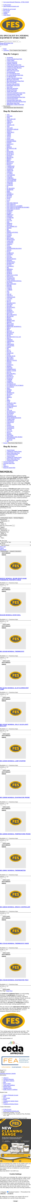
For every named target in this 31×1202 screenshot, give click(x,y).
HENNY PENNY (11, 259)
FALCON (9, 220)
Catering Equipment (12, 62)
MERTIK (9, 322)
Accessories (10, 57)
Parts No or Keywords (6, 525)
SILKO (9, 395)
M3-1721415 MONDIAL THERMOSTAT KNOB (14, 943)
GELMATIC (10, 242)
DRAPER (9, 195)
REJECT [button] (8, 1171)
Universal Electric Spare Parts (14, 94)
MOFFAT (9, 331)
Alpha (8, 117)
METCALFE (10, 323)
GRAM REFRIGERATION (14, 248)
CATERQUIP (10, 167)
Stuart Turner (10, 404)
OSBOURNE (10, 344)
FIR (8, 229)
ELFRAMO (10, 210)
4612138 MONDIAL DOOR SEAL (10, 615)
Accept (15, 1201)
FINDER (9, 228)
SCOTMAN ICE (11, 384)
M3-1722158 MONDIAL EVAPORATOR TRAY (14, 980)
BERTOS (9, 147)
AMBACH (10, 122)
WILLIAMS (10, 435)
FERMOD (9, 223)
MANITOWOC (11, 307)
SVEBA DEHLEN (12, 406)
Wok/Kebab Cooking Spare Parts (15, 104)
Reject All (3, 1193)
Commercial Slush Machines (14, 67)
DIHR (8, 191)
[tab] (6, 518)
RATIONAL (10, 364)
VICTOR (9, 429)
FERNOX (9, 225)
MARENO (9, 310)
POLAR (9, 351)
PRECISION (10, 359)
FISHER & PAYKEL (12, 232)
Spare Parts (9, 87)
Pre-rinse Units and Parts (13, 84)
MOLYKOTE (10, 332)
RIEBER (9, 366)
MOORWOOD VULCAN (14, 337)
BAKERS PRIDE (11, 141)
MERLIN (9, 319)
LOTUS (9, 300)
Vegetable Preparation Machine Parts (16, 101)
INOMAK (9, 273)
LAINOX (9, 288)
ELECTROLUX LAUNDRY (14, 206)
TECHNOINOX (11, 412)
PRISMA (9, 362)
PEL (8, 348)
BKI (8, 150)
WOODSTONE (11, 438)
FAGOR (9, 219)
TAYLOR (9, 410)
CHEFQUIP (10, 170)
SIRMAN (9, 397)
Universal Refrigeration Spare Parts (16, 97)
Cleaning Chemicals (12, 63)
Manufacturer (3, 519)
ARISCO (9, 130)
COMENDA (10, 178)
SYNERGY (10, 407)
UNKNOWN (10, 422)
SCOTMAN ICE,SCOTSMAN (15, 385)
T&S (8, 409)
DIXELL (9, 192)
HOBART (9, 260)
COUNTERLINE (11, 181)
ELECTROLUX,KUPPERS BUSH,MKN (18, 207)
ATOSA (9, 136)
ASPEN (9, 135)
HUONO (9, 264)
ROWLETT (10, 378)
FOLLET (9, 233)
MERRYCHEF (11, 320)
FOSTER (9, 235)
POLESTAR (10, 353)
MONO (9, 335)
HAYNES (9, 257)
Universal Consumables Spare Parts (16, 92)
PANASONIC (10, 345)
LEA (8, 291)
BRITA (9, 160)
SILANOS (9, 394)
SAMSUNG (10, 382)
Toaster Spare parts (12, 91)
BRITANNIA (10, 161)
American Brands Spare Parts (14, 59)
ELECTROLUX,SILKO (13, 208)
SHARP (9, 391)
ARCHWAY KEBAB (12, 129)
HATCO (9, 256)
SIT (8, 398)
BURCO (9, 164)
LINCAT (9, 294)
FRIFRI (9, 236)
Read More (10, 1169)
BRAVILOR (10, 157)
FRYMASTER (11, 239)
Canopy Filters (10, 60)
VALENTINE (10, 426)
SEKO (8, 388)
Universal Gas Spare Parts (13, 95)
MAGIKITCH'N (11, 303)
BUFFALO (10, 163)
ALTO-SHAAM (11, 119)
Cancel (2, 548)
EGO (8, 201)
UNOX (9, 423)
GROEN (9, 250)
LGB (8, 292)
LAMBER (9, 289)
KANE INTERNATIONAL (14, 281)
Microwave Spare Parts (13, 79)
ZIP (8, 441)
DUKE (8, 198)
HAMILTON (10, 253)
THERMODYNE (11, 416)
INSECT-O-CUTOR (12, 275)
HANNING (10, 254)
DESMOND (10, 189)
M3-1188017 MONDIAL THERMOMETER (13, 870)
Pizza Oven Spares (11, 82)
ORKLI (9, 342)
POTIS (8, 354)
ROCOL (9, 372)
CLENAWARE (11, 175)
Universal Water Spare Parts (14, 100)
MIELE (9, 328)
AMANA (9, 120)
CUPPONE (10, 183)
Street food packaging (12, 88)
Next (11, 991)
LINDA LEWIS (11, 297)
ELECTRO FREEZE (12, 203)
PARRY (9, 347)
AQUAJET (10, 128)
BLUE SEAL (10, 154)
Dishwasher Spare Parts (13, 70)
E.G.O (8, 200)
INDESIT (9, 270)
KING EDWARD (11, 284)
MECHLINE (10, 316)
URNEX (9, 425)
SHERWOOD (10, 392)
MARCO (9, 309)
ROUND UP (10, 376)
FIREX (8, 231)
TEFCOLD (10, 415)
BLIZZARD (10, 151)
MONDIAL (10, 334)
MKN (8, 329)
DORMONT (10, 194)
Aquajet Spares (11, 450)
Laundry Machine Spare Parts (14, 78)
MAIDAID (10, 304)
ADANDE (9, 116)
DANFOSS (10, 185)
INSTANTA (10, 276)
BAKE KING (10, 139)
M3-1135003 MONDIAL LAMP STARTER (13, 761)
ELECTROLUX (11, 204)
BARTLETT (10, 144)
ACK (8, 114)
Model (1, 522)
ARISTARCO (10, 132)
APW (8, 126)
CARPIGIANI (10, 166)
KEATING (9, 282)
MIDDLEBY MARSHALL (14, 326)
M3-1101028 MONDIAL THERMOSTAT (12, 651)
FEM (8, 222)
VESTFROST (10, 428)
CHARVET (10, 169)
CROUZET (10, 182)
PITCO (8, 350)
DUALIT (9, 197)
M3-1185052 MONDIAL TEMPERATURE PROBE (15, 834)
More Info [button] (2, 1171)
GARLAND (10, 241)
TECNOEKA (10, 413)
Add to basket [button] (6, 588)
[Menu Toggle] (0, 46)
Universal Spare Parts (12, 98)
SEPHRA (9, 390)
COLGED (9, 176)
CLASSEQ (10, 173)
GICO (8, 245)
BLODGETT (10, 153)
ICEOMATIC (10, 266)
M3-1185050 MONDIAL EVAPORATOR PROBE (15, 797)
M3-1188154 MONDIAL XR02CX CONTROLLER (15, 907)
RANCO (9, 363)
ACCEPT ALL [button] (15, 1171)
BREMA (9, 158)
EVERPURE (10, 217)
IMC (8, 267)
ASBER (9, 133)
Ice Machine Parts (11, 76)
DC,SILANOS (11, 188)
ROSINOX (10, 375)
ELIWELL (9, 211)
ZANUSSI (9, 440)
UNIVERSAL (10, 420)
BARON (9, 142)
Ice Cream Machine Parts (13, 73)
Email (1, 1070)
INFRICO (9, 272)
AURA (8, 138)
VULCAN (9, 431)
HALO (8, 251)
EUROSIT (9, 216)
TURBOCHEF (11, 419)
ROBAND (9, 367)
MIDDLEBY (10, 325)
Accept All (10, 1193)
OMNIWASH (10, 341)
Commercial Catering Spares (14, 451)
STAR (8, 401)
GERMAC (9, 244)
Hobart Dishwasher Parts (13, 453)
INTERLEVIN (11, 278)
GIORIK (9, 247)
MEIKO (9, 317)
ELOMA (9, 213)
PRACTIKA (10, 357)
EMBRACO (10, 214)
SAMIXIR (9, 379)
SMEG (8, 400)
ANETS (9, 123)
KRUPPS (9, 286)
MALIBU (9, 306)
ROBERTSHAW (11, 369)
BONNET (9, 155)
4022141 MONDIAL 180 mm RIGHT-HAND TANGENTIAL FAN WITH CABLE (13, 579)
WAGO (9, 432)
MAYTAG (9, 313)
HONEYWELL (11, 261)
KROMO (9, 285)
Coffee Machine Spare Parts (14, 64)
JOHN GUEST (11, 279)
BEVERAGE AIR (11, 148)
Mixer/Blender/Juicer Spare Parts (15, 81)
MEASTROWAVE (12, 314)
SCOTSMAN (10, 387)
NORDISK (10, 339)
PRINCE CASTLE (12, 360)
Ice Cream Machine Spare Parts (15, 75)
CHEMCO (9, 172)
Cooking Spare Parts (12, 69)
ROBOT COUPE (11, 370)
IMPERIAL (10, 269)
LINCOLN (10, 295)
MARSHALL (10, 311)
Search (2, 41)
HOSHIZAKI (10, 263)
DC (8, 186)
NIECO (9, 338)
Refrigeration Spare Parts (13, 85)
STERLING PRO (11, 403)
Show (3, 546)
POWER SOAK (11, 356)
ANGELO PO (10, 125)
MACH (9, 301)
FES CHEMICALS (12, 226)
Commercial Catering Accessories (15, 66)
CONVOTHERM (11, 179)
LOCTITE (9, 298)
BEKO (8, 145)
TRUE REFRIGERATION (14, 417)
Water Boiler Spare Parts (13, 103)
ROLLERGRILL (11, 373)
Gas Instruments (11, 72)
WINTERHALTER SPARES (14, 437)
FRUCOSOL (10, 238)
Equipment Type (4, 532)
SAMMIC (9, 381)
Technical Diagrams (12, 90)
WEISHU (9, 434)
